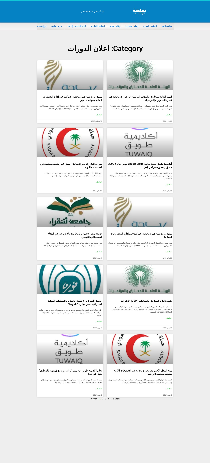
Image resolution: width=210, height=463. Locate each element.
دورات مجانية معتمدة (37, 26)
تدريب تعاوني (56, 26)
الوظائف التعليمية (98, 26)
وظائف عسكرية (132, 26)
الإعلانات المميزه (150, 26)
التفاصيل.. (169, 115)
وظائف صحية (115, 26)
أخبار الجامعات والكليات (76, 26)
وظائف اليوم (167, 26)
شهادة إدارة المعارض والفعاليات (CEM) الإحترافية (146, 300)
